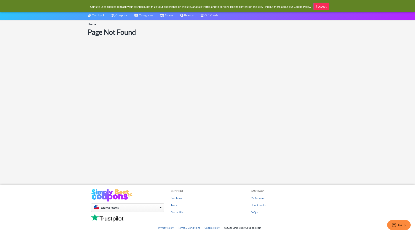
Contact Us (177, 212)
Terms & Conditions (189, 227)
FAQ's (254, 212)
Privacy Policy (166, 227)
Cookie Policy (212, 227)
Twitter (175, 205)
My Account (258, 198)
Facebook (176, 198)
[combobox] (143, 16)
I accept (321, 6)
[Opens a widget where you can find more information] (399, 225)
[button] (127, 207)
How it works (258, 205)
